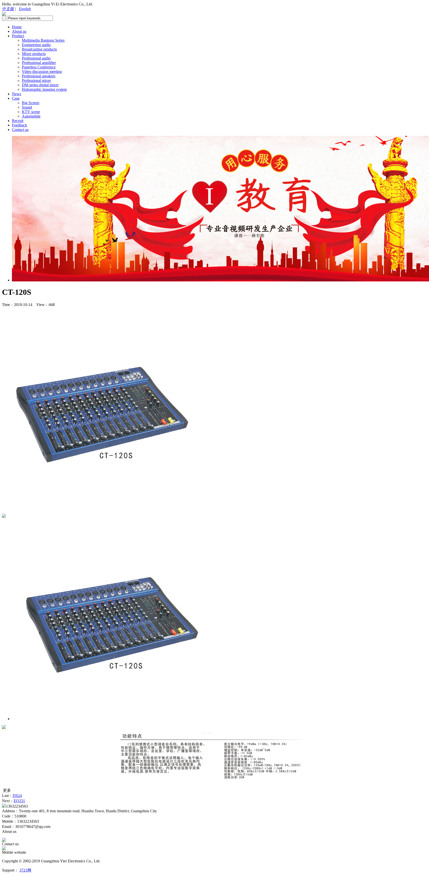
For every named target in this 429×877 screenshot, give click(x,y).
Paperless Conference (39, 67)
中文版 (8, 9)
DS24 (17, 795)
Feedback (19, 125)
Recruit (17, 121)
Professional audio (36, 58)
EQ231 (19, 801)
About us (19, 31)
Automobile (31, 116)
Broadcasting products (39, 49)
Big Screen (30, 103)
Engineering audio (36, 45)
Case (16, 98)
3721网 (25, 870)
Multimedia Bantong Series (43, 40)
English (25, 9)
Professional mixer (36, 80)
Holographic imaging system (44, 89)
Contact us (20, 129)
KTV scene (31, 112)
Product (18, 36)
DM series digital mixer (40, 85)
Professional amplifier (39, 62)
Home (17, 27)
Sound (27, 107)
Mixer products (34, 54)
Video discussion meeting (42, 71)
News (16, 94)
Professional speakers (38, 76)
